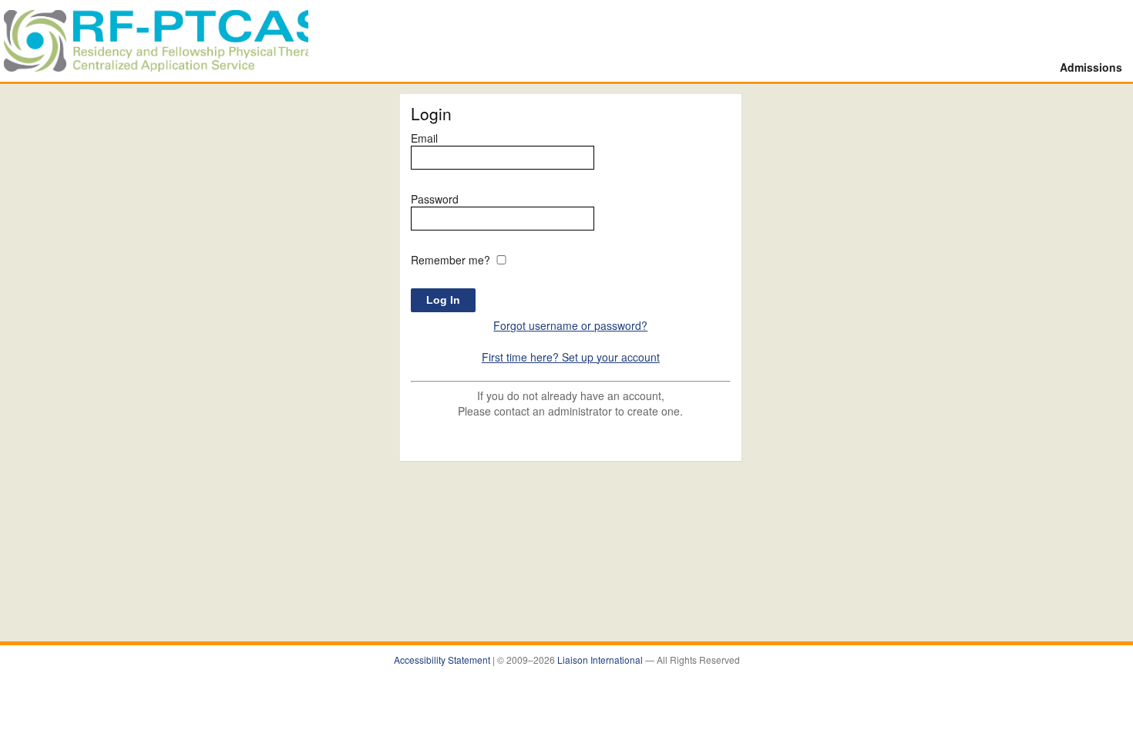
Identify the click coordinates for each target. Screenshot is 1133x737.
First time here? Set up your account (571, 357)
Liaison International (601, 659)
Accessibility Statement (443, 659)
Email (424, 138)
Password (435, 199)
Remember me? (450, 260)
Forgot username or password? (570, 325)
